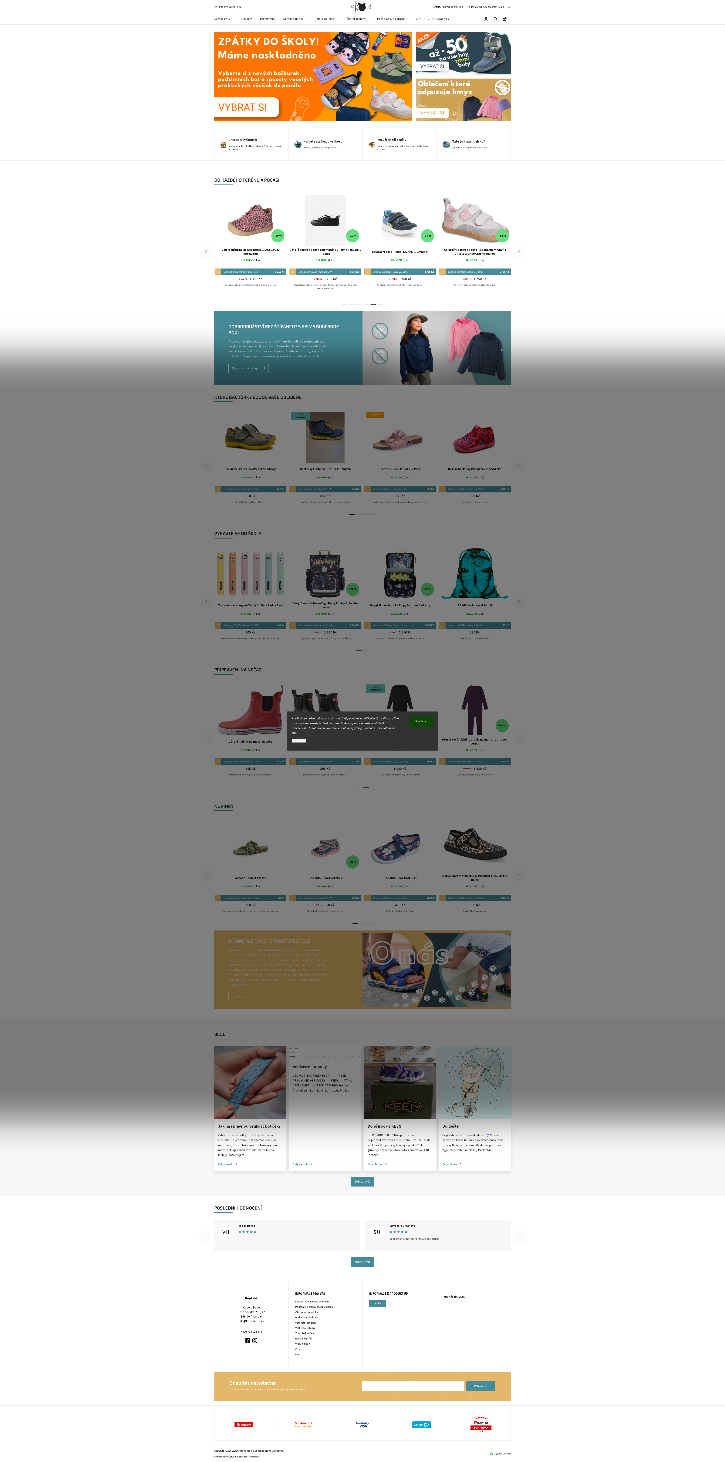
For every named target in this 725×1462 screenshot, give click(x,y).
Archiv (377, 1303)
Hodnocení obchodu (306, 1317)
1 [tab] (344, 304)
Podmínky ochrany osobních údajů (485, 7)
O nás (298, 1349)
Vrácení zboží (302, 1344)
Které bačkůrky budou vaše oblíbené (258, 397)
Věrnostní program (305, 1323)
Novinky (224, 806)
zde (294, 733)
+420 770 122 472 (251, 1332)
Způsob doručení (304, 1333)
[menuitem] (225, 19)
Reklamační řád (303, 1339)
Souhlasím (421, 721)
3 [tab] (359, 304)
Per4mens (254, 1456)
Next (518, 251)
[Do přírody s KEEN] (400, 1118)
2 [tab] (352, 304)
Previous (207, 251)
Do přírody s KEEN (384, 1126)
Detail (250, 222)
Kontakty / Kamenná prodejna (447, 7)
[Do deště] (475, 1118)
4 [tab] (366, 304)
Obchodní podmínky (306, 1312)
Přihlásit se (480, 1386)
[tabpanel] (250, 244)
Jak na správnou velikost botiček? (249, 1126)
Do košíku (241, 575)
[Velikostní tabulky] (325, 1059)
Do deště (450, 1126)
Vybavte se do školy (237, 533)
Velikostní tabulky (310, 1067)
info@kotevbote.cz (251, 1321)
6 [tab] (380, 304)
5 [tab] (373, 304)
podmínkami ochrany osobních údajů (285, 1389)
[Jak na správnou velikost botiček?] (250, 1118)
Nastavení (298, 740)
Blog (297, 1354)
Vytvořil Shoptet (503, 1453)
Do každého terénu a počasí (246, 180)
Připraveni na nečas (238, 669)
